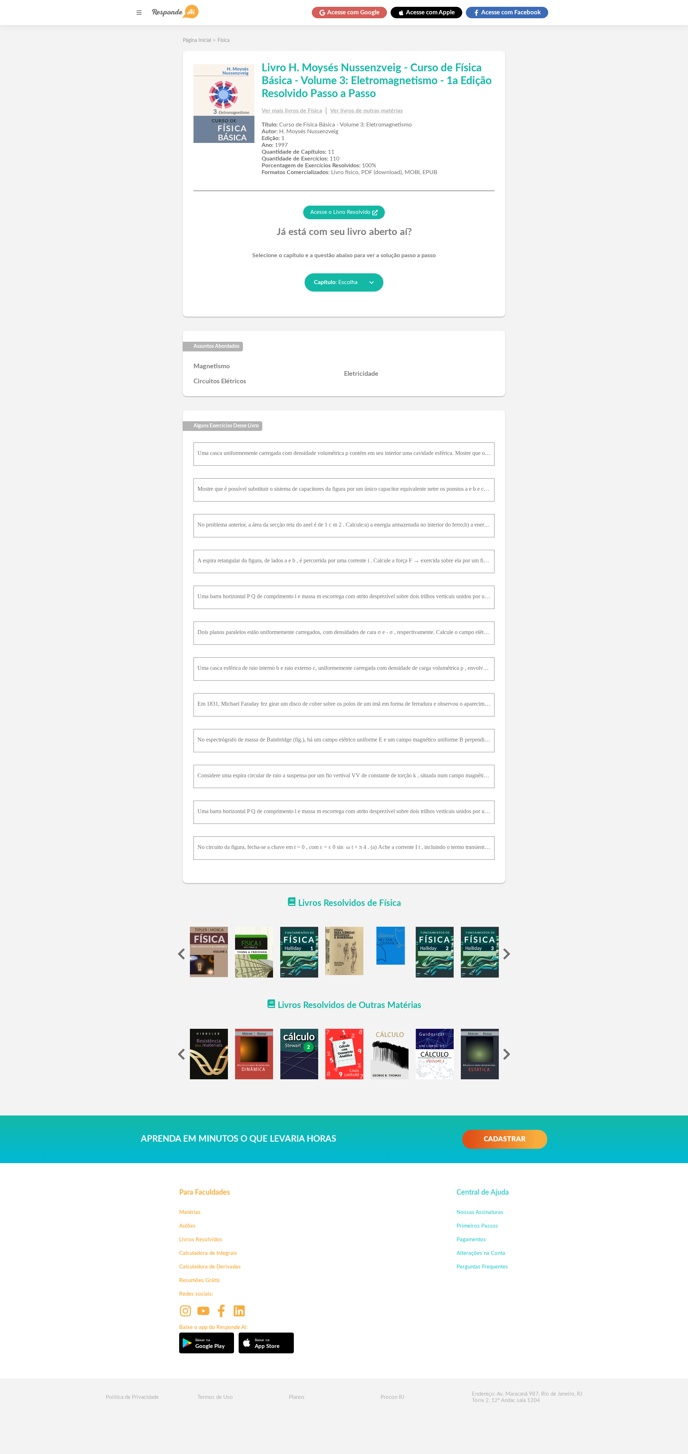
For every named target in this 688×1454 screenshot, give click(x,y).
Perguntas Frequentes (482, 1267)
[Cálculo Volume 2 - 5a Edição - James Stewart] (299, 1054)
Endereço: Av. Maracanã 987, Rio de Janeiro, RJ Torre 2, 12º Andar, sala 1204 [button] (527, 1397)
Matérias (190, 1212)
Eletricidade (361, 374)
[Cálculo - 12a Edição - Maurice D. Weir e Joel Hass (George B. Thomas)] (389, 1054)
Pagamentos (471, 1239)
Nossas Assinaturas (480, 1212)
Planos (297, 1397)
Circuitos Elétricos (220, 381)
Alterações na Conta (481, 1253)
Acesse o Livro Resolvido (340, 212)
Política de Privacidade (132, 1397)
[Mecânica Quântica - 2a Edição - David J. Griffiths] (389, 946)
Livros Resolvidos (200, 1239)
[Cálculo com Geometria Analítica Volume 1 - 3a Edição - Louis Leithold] (344, 1054)
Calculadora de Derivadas (210, 1267)
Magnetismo (212, 366)
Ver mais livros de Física (292, 111)
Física (224, 40)
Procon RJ (392, 1397)
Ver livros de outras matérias (366, 111)
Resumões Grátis (199, 1280)
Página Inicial (197, 40)
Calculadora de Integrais (208, 1253)
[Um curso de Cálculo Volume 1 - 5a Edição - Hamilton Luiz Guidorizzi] (435, 1054)
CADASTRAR (505, 1139)
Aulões (187, 1226)
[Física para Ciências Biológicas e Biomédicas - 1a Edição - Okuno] (344, 951)
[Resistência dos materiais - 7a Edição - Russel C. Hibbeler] (209, 1054)
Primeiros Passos (477, 1226)
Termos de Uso (215, 1397)
